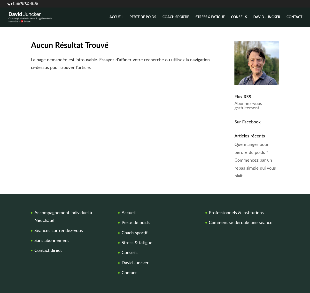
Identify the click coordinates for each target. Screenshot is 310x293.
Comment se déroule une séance (240, 223)
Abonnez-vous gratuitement (248, 106)
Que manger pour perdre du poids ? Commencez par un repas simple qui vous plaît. (255, 160)
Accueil (116, 17)
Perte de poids (143, 17)
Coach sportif (176, 17)
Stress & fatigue (210, 17)
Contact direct (48, 250)
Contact (294, 17)
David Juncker (266, 17)
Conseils (239, 17)
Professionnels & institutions (236, 213)
